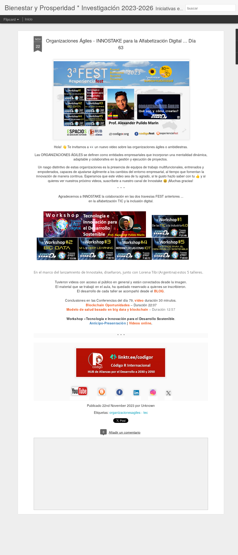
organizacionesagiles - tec (128, 412)
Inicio (29, 19)
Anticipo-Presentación (107, 323)
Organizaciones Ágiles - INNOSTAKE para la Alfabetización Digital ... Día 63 (121, 44)
